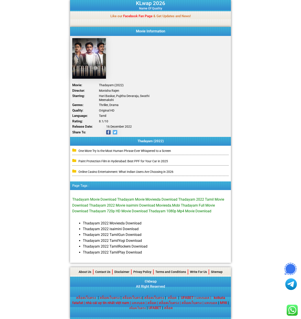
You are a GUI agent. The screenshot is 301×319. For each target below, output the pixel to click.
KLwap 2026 (150, 3)
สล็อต (172, 298)
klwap (152, 281)
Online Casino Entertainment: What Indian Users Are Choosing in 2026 (125, 171)
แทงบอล (202, 298)
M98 (223, 303)
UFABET (155, 308)
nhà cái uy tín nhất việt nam (107, 303)
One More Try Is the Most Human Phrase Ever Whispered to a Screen (124, 151)
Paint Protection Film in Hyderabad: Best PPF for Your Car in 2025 (123, 161)
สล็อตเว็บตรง (86, 298)
